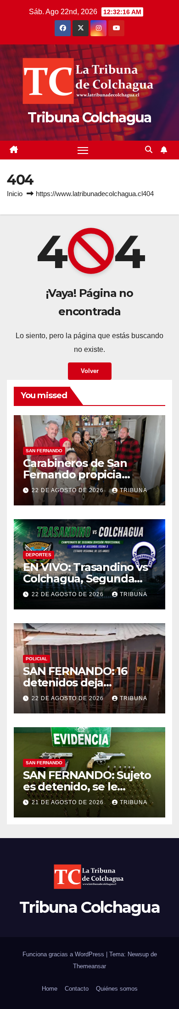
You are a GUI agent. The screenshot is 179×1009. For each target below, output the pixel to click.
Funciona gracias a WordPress (64, 954)
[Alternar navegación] (83, 150)
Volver (90, 370)
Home (49, 988)
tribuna (133, 490)
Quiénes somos (117, 988)
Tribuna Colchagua (89, 117)
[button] (148, 150)
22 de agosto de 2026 (69, 490)
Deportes (38, 554)
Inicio (14, 193)
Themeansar (89, 966)
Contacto (77, 988)
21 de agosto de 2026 (69, 802)
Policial (36, 658)
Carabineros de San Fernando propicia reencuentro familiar (79, 474)
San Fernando (44, 450)
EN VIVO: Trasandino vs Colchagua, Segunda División (85, 578)
